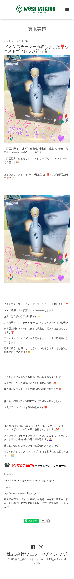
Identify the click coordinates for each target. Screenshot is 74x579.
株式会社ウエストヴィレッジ (37, 553)
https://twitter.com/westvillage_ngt (20, 493)
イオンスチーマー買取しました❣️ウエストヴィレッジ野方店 (36, 49)
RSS (38, 563)
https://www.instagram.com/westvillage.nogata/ (29, 480)
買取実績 (37, 29)
